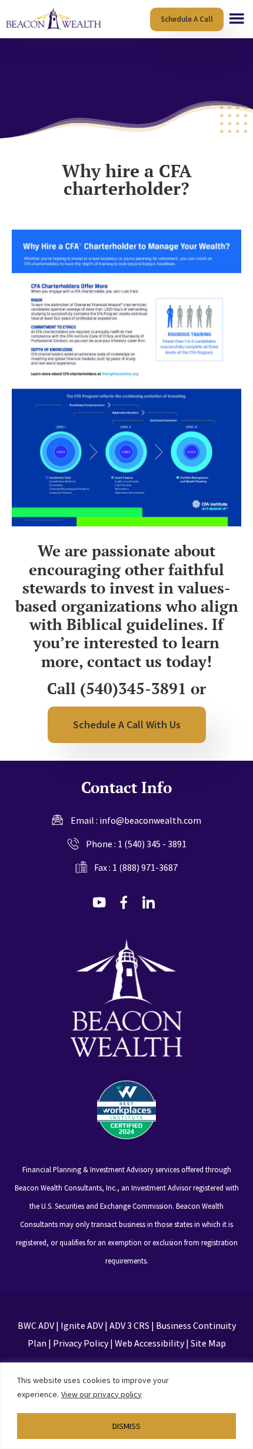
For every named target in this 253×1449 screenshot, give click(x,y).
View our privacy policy (101, 1394)
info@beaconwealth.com (150, 820)
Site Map (208, 1343)
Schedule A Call (187, 19)
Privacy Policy (80, 1343)
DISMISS (126, 1426)
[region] (126, 1405)
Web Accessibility (149, 1343)
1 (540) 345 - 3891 (152, 844)
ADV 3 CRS (129, 1325)
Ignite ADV (82, 1325)
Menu (237, 19)
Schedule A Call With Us (127, 724)
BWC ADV (36, 1325)
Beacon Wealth (55, 19)
